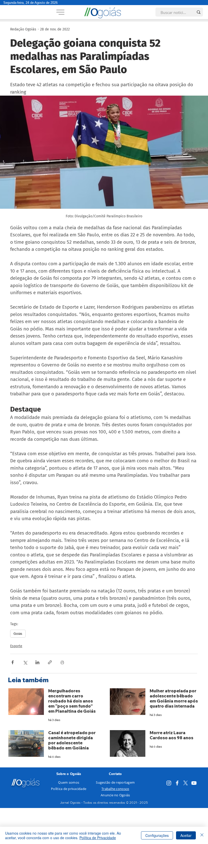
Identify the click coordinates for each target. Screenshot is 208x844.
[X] (185, 783)
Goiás (17, 633)
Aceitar (186, 835)
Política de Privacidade (97, 837)
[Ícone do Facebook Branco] (177, 783)
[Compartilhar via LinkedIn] (37, 662)
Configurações (157, 835)
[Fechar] (202, 835)
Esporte (16, 646)
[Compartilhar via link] (49, 662)
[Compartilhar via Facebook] (12, 662)
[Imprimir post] (62, 662)
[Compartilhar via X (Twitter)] (25, 662)
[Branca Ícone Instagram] (169, 783)
